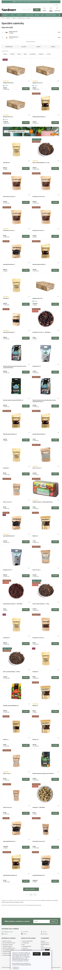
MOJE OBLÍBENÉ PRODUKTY (8, 950)
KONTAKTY (43, 941)
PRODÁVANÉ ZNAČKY (26, 946)
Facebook (44, 931)
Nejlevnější (23, 46)
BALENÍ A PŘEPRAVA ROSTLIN (9, 942)
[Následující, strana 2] (31, 894)
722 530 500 (25, 931)
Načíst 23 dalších (30, 889)
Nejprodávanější (9, 46)
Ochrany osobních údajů (26, 964)
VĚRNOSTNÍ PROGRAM (27, 950)
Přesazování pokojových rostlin (34, 905)
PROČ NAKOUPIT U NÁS (46, 948)
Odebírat (53, 921)
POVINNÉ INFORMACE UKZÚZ (9, 951)
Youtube (24, 933)
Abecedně (53, 46)
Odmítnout (36, 954)
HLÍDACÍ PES (25, 948)
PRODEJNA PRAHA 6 (45, 944)
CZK (57, 5)
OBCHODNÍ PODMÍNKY (7, 946)
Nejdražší (38, 46)
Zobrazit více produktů (30, 41)
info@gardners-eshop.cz (8, 931)
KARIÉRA (43, 949)
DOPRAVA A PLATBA (7, 941)
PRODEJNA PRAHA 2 (45, 942)
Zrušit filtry (49, 54)
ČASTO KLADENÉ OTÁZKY (27, 941)
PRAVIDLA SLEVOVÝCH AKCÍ (8, 953)
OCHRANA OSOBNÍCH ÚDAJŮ (9, 948)
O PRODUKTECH (25, 942)
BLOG (23, 944)
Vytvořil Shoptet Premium (55, 967)
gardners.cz (6, 933)
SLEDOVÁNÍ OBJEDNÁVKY (8, 955)
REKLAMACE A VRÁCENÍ (8, 944)
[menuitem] (6, 15)
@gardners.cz (45, 933)
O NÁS (42, 946)
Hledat (37, 9)
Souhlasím (46, 954)
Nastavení (15, 968)
